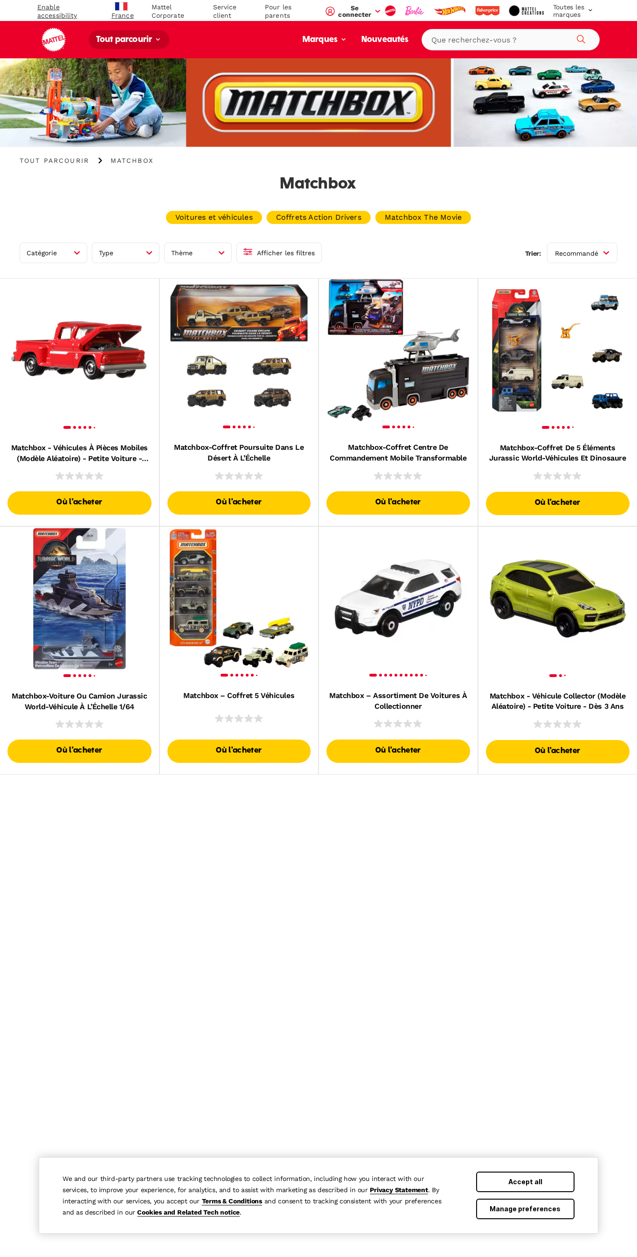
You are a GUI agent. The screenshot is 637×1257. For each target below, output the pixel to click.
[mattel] (391, 10)
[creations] (527, 10)
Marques (321, 40)
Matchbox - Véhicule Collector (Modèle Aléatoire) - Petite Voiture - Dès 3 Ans (557, 701)
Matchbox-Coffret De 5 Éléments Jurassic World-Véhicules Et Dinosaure (557, 452)
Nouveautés (385, 40)
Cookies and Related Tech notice (188, 1212)
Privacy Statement (399, 1190)
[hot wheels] (450, 10)
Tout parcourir (125, 40)
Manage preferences (525, 1209)
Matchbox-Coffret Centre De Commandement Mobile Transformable (398, 452)
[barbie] (415, 10)
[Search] (579, 38)
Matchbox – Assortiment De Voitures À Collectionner (398, 700)
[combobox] (511, 39)
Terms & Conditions (232, 1201)
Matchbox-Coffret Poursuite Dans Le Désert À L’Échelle (239, 452)
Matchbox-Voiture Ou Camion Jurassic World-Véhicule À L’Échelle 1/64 (79, 701)
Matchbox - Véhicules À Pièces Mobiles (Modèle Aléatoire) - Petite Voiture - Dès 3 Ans (79, 453)
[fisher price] (488, 10)
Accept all (525, 1182)
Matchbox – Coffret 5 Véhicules (238, 695)
